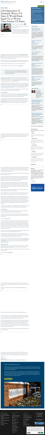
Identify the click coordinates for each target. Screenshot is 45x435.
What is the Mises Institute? (16, 415)
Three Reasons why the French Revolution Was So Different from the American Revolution (37, 114)
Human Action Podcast (4, 423)
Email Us (24, 422)
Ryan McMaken (22, 24)
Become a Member (8, 378)
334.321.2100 (27, 419)
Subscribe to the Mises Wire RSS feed (37, 22)
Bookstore (34, 151)
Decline (39, 432)
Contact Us (13, 432)
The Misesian (34, 157)
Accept (42, 432)
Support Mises (41, 6)
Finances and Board (15, 426)
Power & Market (37, 79)
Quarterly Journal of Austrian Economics (5, 418)
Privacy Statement (15, 430)
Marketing (32, 168)
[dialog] (35, 430)
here (6, 320)
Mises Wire (4, 8)
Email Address (33, 164)
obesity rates (22, 287)
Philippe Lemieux (34, 54)
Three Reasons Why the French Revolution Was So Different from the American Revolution (37, 101)
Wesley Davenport (34, 80)
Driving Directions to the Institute (15, 417)
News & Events (34, 145)
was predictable (20, 65)
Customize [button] (28, 432)
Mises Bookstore (14, 423)
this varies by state (8, 218)
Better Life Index (24, 30)
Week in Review (34, 138)
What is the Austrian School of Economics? (5, 416)
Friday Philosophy (38, 65)
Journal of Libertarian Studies (5, 420)
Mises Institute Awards (15, 422)
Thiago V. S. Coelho (34, 44)
